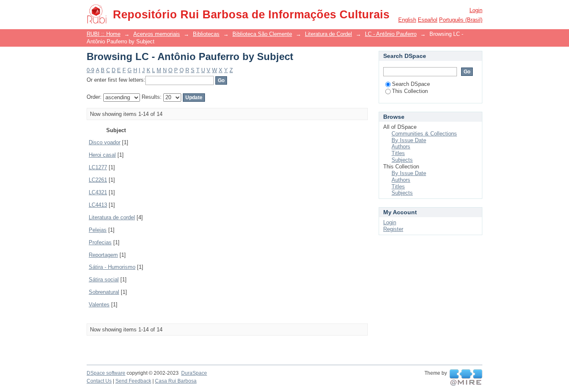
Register (393, 229)
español (427, 20)
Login (475, 10)
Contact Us (99, 381)
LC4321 (98, 192)
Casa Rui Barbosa (176, 381)
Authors (401, 146)
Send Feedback (133, 381)
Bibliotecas (206, 34)
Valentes (99, 304)
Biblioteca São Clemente (262, 34)
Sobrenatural (104, 292)
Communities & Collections (424, 133)
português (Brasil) (460, 20)
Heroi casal (102, 155)
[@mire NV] (465, 378)
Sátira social (104, 279)
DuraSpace (194, 373)
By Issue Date (409, 140)
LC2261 (98, 180)
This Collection (410, 91)
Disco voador (104, 142)
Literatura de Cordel (328, 34)
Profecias (100, 242)
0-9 (90, 70)
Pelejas (98, 230)
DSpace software (106, 373)
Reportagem (103, 255)
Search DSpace (411, 84)
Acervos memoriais (156, 34)
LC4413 (98, 205)
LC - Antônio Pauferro (391, 34)
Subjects (402, 160)
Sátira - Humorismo (112, 267)
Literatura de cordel (112, 217)
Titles (398, 153)
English (407, 20)
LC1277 (98, 167)
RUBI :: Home (103, 34)
